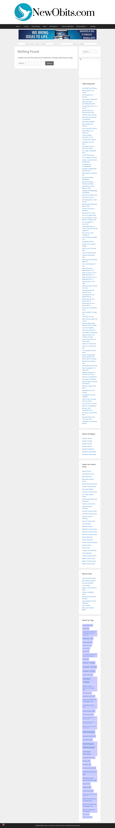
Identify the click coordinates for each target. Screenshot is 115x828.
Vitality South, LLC (45, 825)
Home (17, 26)
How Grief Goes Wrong (89, 88)
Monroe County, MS (89, 736)
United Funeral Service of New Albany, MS (89, 795)
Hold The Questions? (88, 330)
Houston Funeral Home (89, 511)
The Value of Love (88, 316)
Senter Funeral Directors (89, 542)
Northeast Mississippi (89, 451)
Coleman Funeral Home (89, 492)
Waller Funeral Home (88, 558)
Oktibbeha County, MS (89, 757)
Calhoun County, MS (87, 645)
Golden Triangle (87, 441)
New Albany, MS (87, 739)
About (44, 26)
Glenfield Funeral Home (89, 514)
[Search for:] (31, 63)
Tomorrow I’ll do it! (88, 197)
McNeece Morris (87, 526)
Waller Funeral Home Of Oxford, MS (89, 800)
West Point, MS (86, 814)
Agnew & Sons (86, 471)
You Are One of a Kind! (89, 403)
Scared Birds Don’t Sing (89, 365)
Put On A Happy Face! (89, 215)
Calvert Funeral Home (89, 486)
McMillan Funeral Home (89, 529)
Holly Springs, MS (87, 693)
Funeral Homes (36, 26)
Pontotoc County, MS (89, 768)
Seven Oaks (86, 548)
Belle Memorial (86, 476)
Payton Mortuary (87, 540)
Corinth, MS (86, 651)
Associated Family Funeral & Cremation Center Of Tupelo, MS (89, 633)
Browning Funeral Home (89, 484)
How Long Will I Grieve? (89, 128)
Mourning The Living (88, 213)
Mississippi (89, 732)
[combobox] (36, 44)
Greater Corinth (87, 444)
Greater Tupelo (87, 438)
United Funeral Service (89, 556)
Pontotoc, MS (87, 764)
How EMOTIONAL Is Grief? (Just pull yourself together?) (89, 228)
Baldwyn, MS (88, 638)
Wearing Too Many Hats (89, 195)
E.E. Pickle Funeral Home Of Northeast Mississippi (90, 655)
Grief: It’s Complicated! (89, 406)
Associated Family (88, 474)
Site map (77, 825)
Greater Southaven (88, 449)
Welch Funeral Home (88, 564)
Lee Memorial (86, 524)
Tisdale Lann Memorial (89, 550)
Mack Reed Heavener (89, 581)
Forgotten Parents (87, 241)
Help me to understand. (89, 377)
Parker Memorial (87, 537)
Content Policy (70, 825)
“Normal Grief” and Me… (89, 115)
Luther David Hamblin (89, 578)
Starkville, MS (86, 783)
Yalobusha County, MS (87, 817)
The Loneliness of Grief (89, 157)
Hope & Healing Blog (67, 26)
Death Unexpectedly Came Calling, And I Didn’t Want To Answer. (89, 357)
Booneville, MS (87, 642)
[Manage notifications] (3, 824)
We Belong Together (88, 121)
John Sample (86, 605)
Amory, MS (86, 628)
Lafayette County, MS (88, 706)
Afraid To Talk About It (89, 343)
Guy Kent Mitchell (87, 583)
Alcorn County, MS (87, 625)
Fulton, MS (85, 659)
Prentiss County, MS (89, 773)
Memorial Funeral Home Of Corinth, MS (89, 727)
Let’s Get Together (88, 328)
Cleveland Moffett (87, 489)
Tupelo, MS (87, 787)
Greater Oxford (87, 446)
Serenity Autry (86, 545)
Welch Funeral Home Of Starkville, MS (89, 810)
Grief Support (53, 26)
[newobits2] (58, 39)
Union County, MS (88, 791)
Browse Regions (81, 26)
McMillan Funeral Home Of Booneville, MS (88, 718)
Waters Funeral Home (89, 561)
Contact (26, 26)
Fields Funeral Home (88, 504)
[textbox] (36, 44)
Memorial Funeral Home (89, 532)
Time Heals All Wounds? (89, 99)
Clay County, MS (86, 648)
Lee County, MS (89, 711)
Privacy (63, 825)
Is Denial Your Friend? (89, 139)
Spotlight (92, 26)
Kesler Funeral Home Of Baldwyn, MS (89, 700)
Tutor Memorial (87, 553)
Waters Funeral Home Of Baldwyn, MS (89, 805)
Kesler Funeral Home (88, 521)
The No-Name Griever (89, 253)
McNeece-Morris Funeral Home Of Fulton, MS (88, 722)
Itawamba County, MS (89, 696)
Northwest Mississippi (89, 454)
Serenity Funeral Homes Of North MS (89, 779)
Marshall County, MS (88, 714)
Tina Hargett (86, 585)
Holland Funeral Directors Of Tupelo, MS (89, 688)
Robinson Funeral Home (89, 534)
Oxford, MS (86, 761)
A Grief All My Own (88, 155)
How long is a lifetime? (89, 379)
